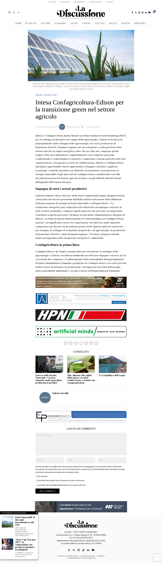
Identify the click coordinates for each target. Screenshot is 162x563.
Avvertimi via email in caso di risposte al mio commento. (61, 480)
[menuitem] (52, 2)
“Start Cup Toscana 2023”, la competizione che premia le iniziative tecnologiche (25, 545)
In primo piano (50, 95)
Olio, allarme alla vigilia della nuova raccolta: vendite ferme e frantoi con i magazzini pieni (81, 379)
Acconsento (42, 476)
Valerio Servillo (73, 127)
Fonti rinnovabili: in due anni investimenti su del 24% (25, 521)
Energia (39, 95)
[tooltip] (132, 12)
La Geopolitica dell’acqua (112, 375)
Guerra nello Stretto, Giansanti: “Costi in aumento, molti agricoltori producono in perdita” (48, 379)
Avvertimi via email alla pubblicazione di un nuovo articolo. (61, 485)
